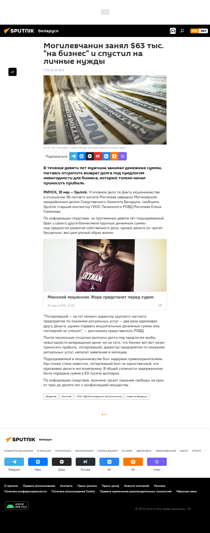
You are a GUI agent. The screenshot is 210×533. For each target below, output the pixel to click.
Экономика (84, 451)
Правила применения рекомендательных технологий (135, 491)
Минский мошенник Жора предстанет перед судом (101, 297)
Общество (51, 396)
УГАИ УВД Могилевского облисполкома (99, 396)
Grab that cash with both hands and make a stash (98, 147)
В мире (127, 451)
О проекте (11, 486)
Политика (63, 451)
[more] (160, 305)
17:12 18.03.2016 (53, 70)
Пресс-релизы (87, 486)
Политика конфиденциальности (25, 491)
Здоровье (143, 451)
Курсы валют (108, 451)
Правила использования (39, 486)
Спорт (196, 451)
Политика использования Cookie (73, 491)
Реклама (159, 486)
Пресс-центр (110, 486)
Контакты (66, 486)
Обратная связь (186, 491)
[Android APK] (17, 506)
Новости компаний (136, 486)
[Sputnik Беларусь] (20, 34)
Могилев (66, 396)
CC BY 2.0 (49, 147)
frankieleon (63, 147)
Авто (184, 451)
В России (44, 451)
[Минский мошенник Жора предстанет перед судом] (105, 265)
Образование (165, 451)
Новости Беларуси (137, 396)
